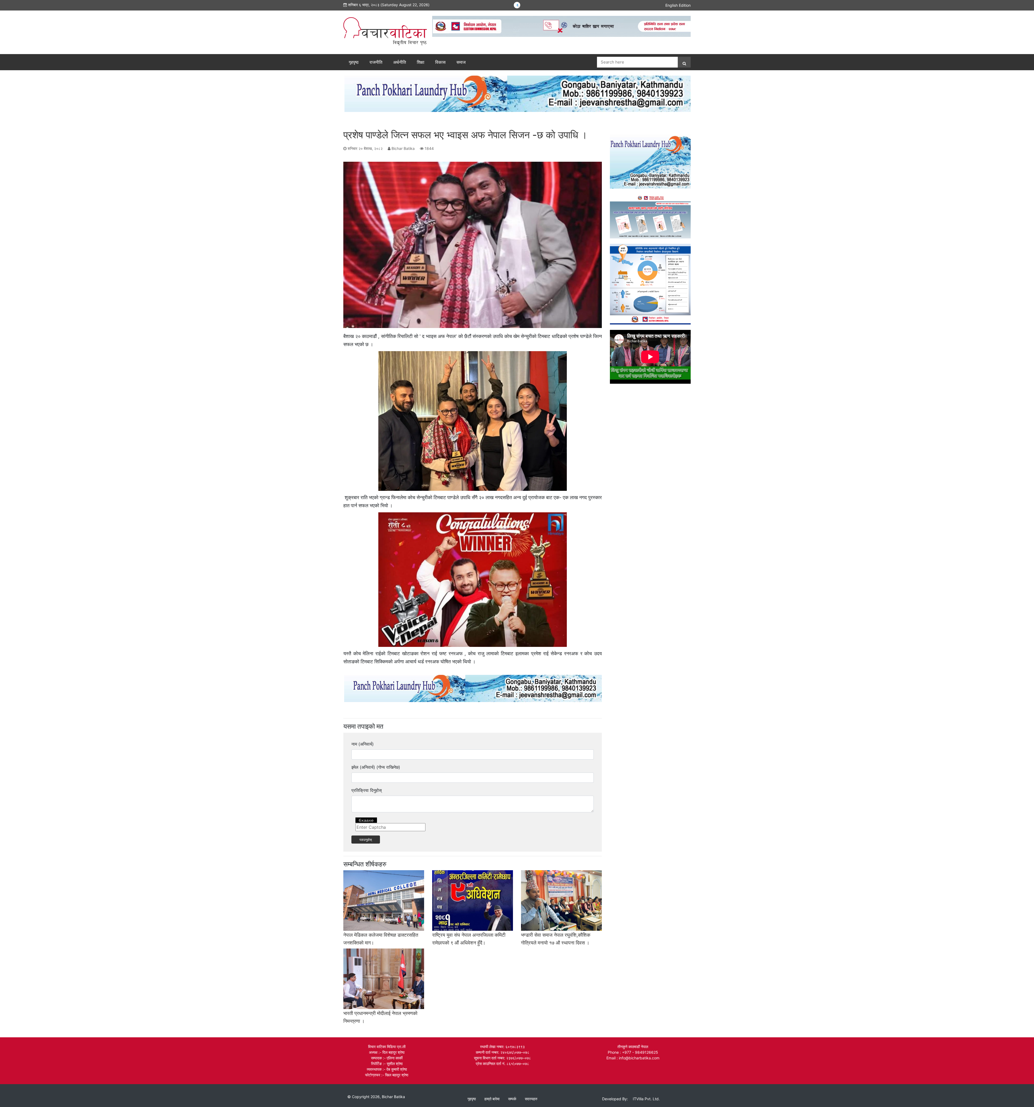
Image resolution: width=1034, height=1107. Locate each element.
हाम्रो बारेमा (491, 1099)
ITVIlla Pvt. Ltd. (646, 1099)
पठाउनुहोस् (365, 839)
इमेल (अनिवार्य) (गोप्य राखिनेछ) (375, 767)
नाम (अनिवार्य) (362, 744)
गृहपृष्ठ (354, 62)
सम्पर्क (512, 1099)
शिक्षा (420, 62)
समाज (461, 62)
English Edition (678, 5)
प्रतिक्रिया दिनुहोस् (366, 790)
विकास (440, 62)
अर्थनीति (399, 62)
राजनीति (375, 62)
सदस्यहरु (531, 1099)
